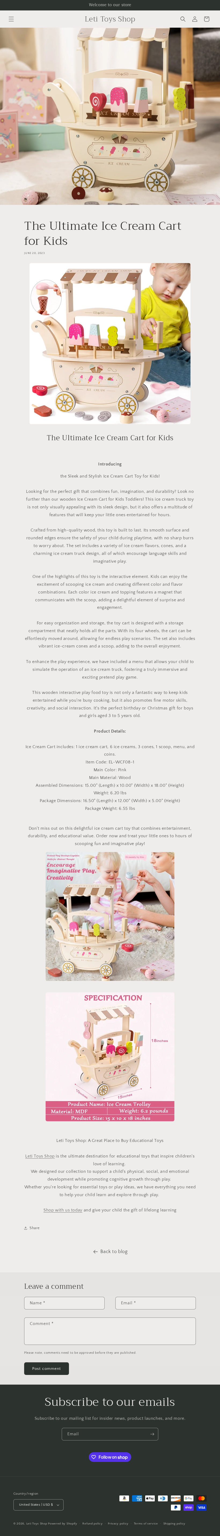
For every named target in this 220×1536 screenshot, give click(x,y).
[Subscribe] (152, 1434)
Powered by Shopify (62, 1523)
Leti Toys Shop (37, 1523)
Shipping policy (174, 1523)
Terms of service (146, 1523)
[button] (11, 19)
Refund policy (92, 1523)
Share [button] (35, 1228)
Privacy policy (118, 1523)
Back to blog (113, 1251)
